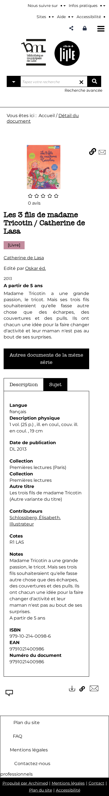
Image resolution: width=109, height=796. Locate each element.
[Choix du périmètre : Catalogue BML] (14, 81)
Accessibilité (68, 790)
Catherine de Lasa (24, 257)
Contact (96, 783)
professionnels (16, 774)
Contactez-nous (32, 763)
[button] (71, 28)
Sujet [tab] (55, 385)
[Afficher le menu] (101, 28)
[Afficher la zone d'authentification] (86, 28)
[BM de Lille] (67, 53)
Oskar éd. (35, 268)
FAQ (17, 736)
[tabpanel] (46, 533)
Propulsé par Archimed (25, 783)
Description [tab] (24, 385)
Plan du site (26, 722)
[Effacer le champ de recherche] (81, 81)
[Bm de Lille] (33, 52)
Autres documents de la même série (46, 358)
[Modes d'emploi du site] (104, 5)
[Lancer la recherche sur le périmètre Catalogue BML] (94, 81)
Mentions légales (29, 749)
